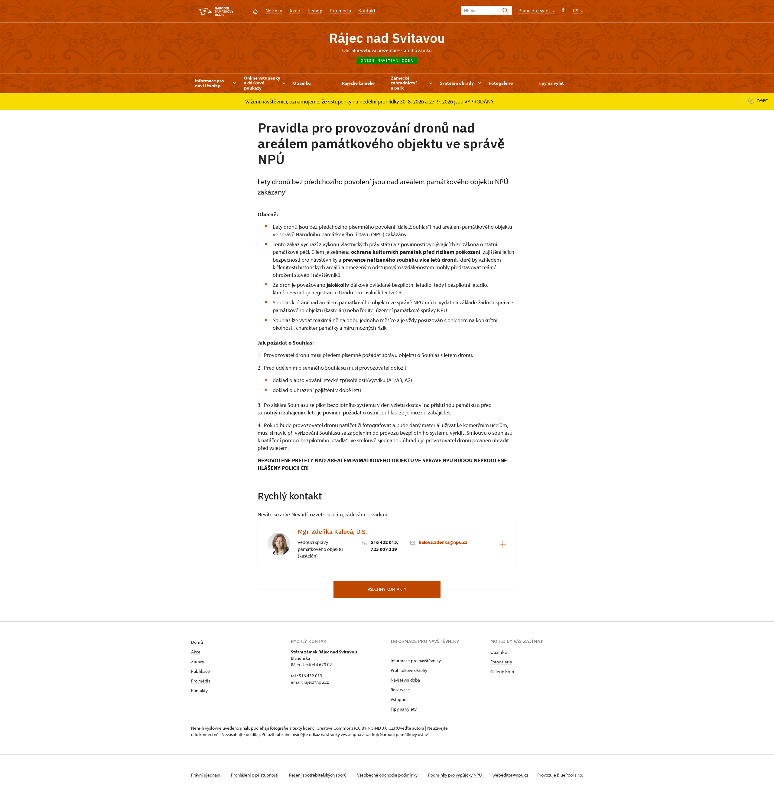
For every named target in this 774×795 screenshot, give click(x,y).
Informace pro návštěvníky (416, 660)
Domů (197, 642)
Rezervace (400, 689)
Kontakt (367, 11)
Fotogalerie (501, 662)
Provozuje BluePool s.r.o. (560, 775)
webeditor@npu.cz (510, 775)
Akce (294, 11)
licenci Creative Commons (328, 728)
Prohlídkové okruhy (409, 670)
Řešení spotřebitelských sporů (318, 775)
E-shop (314, 11)
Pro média (340, 11)
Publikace (200, 671)
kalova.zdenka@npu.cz (443, 542)
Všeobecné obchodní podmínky (387, 775)
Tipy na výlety (404, 709)
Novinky (273, 11)
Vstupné (398, 699)
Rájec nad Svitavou (387, 37)
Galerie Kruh (502, 671)
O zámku (498, 652)
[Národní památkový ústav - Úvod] (216, 11)
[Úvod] (255, 11)
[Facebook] (563, 11)
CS (576, 11)
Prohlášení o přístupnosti (255, 775)
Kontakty (199, 690)
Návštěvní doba (405, 680)
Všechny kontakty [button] (387, 589)
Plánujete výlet (534, 11)
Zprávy (197, 661)
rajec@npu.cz (316, 682)
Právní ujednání (206, 775)
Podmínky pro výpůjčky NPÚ (455, 775)
